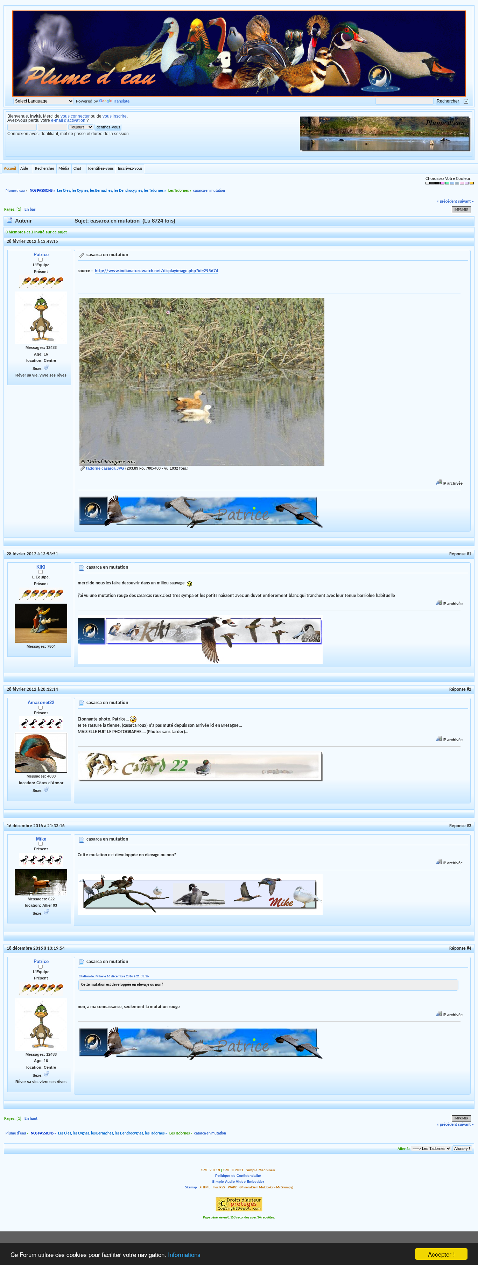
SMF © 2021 (233, 1170)
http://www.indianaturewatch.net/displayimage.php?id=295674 (156, 271)
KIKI (40, 567)
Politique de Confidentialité (238, 1176)
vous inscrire (115, 116)
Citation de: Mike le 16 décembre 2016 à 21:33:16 (114, 976)
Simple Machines (260, 1170)
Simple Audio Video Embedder (238, 1181)
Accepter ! (441, 1254)
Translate (121, 101)
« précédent (447, 201)
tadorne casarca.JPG (104, 468)
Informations (184, 1254)
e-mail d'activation (68, 120)
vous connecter (75, 116)
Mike (41, 839)
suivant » (466, 201)
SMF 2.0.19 (210, 1170)
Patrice (41, 254)
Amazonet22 (41, 702)
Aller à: (404, 1149)
